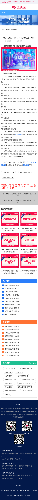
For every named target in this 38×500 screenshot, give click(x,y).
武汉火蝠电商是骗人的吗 (25, 387)
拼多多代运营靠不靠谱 (27, 379)
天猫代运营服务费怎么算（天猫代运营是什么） (10, 229)
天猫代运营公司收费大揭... (12, 355)
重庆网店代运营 (9, 383)
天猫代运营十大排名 (8, 172)
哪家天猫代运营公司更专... (12, 326)
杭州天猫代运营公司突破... (12, 339)
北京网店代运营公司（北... (12, 288)
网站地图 (27, 495)
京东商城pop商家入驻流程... (13, 305)
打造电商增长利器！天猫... (12, 349)
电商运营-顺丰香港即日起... (12, 295)
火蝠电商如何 (8, 376)
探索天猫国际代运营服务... (12, 329)
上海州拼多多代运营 (10, 391)
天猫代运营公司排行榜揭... (12, 346)
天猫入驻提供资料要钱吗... (12, 298)
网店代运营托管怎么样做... (12, 311)
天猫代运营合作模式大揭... (12, 333)
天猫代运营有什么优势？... (12, 292)
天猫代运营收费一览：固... (12, 336)
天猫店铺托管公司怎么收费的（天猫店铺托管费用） (9, 251)
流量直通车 (8, 372)
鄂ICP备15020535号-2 (23, 490)
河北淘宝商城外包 (23, 376)
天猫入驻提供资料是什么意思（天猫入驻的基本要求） (9, 272)
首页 (2, 29)
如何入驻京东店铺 (10, 368)
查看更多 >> (32, 363)
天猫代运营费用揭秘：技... (12, 342)
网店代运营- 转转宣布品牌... (13, 301)
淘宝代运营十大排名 (10, 379)
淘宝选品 (7, 394)
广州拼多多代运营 (26, 391)
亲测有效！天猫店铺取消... (12, 352)
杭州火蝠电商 (8, 387)
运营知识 (8, 29)
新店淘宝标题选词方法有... (12, 285)
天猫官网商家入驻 (25, 172)
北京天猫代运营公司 (26, 368)
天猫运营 (14, 29)
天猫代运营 (19, 372)
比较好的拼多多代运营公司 (26, 383)
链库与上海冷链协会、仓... (12, 314)
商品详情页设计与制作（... (12, 308)
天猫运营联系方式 (8, 177)
